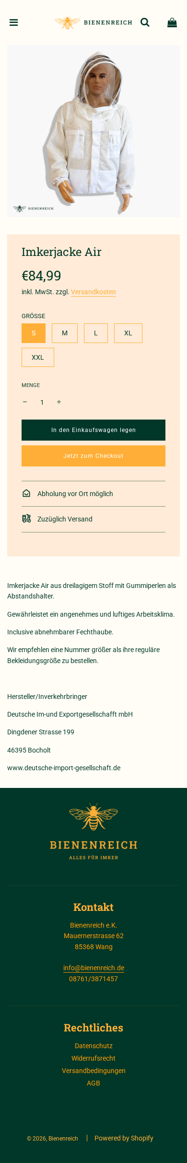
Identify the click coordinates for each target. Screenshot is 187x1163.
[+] (59, 402)
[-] (25, 402)
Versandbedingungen (94, 1070)
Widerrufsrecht (93, 1058)
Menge (31, 385)
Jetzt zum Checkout (93, 456)
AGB (93, 1083)
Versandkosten (93, 292)
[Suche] (145, 22)
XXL (38, 357)
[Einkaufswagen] (172, 22)
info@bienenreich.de (93, 968)
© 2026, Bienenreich (52, 1138)
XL (128, 333)
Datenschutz (94, 1046)
